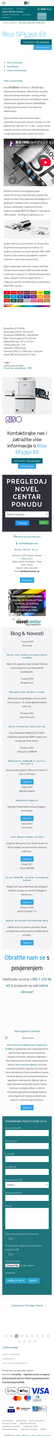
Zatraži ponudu (42, 47)
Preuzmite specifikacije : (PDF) (18, 368)
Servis (43, 1429)
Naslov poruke (13, 1193)
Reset (43, 522)
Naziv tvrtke (11, 1141)
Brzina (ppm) (10, 332)
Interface (8, 351)
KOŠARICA (42, 15)
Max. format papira (13, 338)
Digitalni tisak (9, 1424)
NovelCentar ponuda (12, 12)
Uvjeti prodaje (11, 1355)
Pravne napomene (10, 15)
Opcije (6, 354)
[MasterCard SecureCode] (23, 1408)
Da (12, 1238)
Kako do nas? (27, 559)
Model (7, 328)
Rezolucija (8, 335)
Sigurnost (8, 1359)
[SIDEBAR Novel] (27, 608)
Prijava (27, 15)
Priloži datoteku (12, 1261)
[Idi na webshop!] (44, 9)
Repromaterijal (10, 1429)
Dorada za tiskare (11, 1427)
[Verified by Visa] (11, 1408)
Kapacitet (8, 348)
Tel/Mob (10, 1167)
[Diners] (39, 1408)
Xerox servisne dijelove (26, 1064)
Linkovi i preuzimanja (14, 365)
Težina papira (10, 345)
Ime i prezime (13, 1128)
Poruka (8, 1206)
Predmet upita (13, 1180)
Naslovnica (7, 9)
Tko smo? (21, 9)
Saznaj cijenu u (36, 42)
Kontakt (6, 18)
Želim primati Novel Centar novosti (22, 1234)
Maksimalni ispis (12, 341)
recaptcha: (10, 1272)
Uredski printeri (28, 1424)
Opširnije (27, 781)
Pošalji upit (27, 580)
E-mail (9, 1154)
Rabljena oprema (29, 1429)
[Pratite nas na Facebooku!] (27, 536)
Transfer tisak (30, 1427)
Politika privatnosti (15, 1363)
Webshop (22, 1421)
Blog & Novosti (37, 1421)
